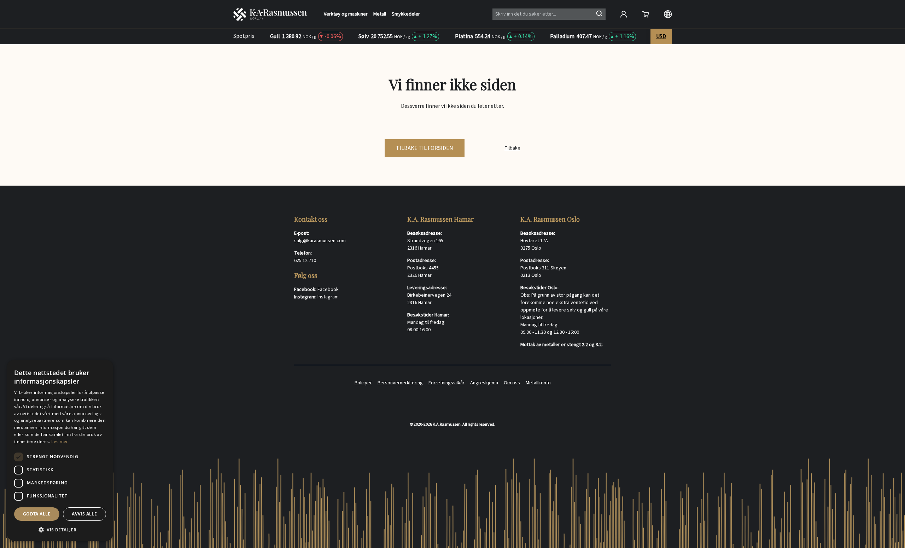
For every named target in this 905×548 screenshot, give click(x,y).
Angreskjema (484, 382)
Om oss (512, 382)
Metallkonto (538, 382)
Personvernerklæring (400, 382)
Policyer (363, 382)
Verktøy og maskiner (346, 14)
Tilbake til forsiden (424, 148)
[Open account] (623, 14)
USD (661, 36)
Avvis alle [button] (84, 514)
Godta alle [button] (37, 514)
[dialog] (60, 450)
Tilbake (512, 148)
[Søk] (599, 13)
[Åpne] (645, 14)
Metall (379, 14)
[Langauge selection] (668, 14)
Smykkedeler (406, 14)
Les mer (59, 441)
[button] (60, 529)
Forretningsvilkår (446, 382)
